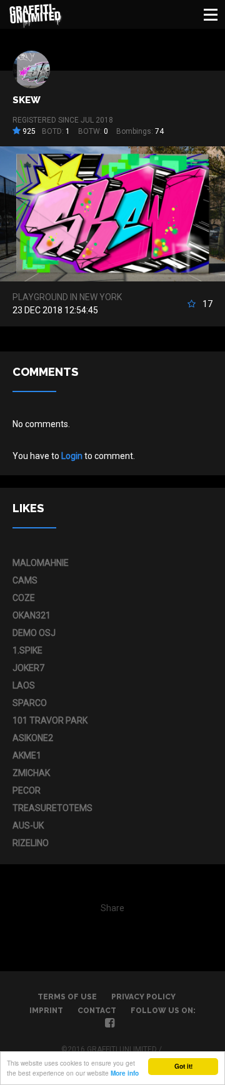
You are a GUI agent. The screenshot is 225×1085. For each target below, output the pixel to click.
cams (25, 580)
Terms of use (67, 996)
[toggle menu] (210, 14)
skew (26, 100)
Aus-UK (28, 825)
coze (23, 598)
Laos (23, 685)
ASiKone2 (32, 738)
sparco (29, 703)
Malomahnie (40, 563)
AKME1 (26, 755)
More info (125, 1073)
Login (71, 456)
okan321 (31, 615)
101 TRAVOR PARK (50, 720)
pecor (26, 790)
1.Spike (27, 650)
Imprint (46, 1010)
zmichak (31, 773)
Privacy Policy (143, 996)
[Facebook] (109, 1024)
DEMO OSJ (34, 633)
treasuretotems (52, 808)
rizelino (30, 843)
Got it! (183, 1066)
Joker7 (28, 668)
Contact (97, 1010)
